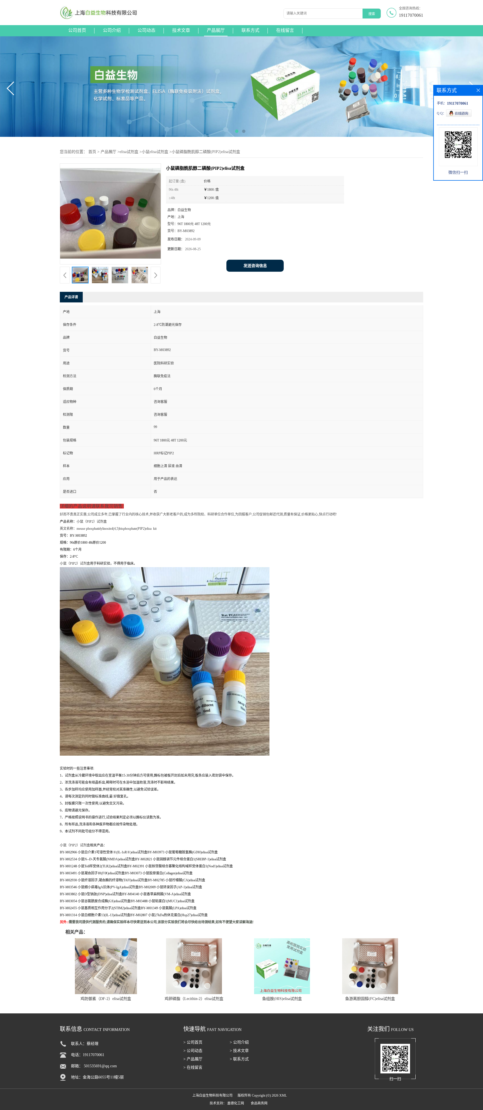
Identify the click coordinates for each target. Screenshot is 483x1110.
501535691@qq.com (100, 1066)
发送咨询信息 (255, 266)
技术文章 (181, 30)
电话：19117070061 (87, 1055)
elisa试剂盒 (129, 152)
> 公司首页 (192, 1042)
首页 (92, 152)
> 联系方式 (239, 1059)
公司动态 (146, 30)
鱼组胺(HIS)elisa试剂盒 (282, 999)
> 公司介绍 (239, 1042)
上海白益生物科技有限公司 (212, 1095)
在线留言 (285, 30)
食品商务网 (259, 1103)
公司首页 (77, 30)
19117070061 (411, 15)
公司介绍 (112, 30)
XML (283, 1095)
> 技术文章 (239, 1051)
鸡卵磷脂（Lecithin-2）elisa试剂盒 (194, 999)
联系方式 (250, 30)
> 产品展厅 (192, 1059)
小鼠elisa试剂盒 (155, 152)
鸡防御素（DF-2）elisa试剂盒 (105, 999)
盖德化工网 (235, 1103)
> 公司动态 (192, 1051)
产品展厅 (216, 30)
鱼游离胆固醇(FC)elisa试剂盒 (370, 999)
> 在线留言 (192, 1067)
